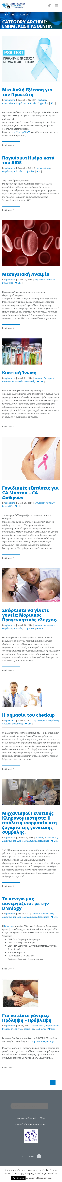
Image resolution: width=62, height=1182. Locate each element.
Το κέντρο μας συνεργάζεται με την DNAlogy (25, 903)
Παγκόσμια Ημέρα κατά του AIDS (28, 160)
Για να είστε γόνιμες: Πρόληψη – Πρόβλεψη (26, 1018)
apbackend (10, 100)
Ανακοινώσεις (8, 103)
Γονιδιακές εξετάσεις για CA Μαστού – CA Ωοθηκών (30, 492)
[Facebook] (40, 1156)
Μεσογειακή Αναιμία (25, 274)
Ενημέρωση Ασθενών (26, 103)
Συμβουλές (43, 103)
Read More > (8, 145)
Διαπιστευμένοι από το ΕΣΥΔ (31, 1118)
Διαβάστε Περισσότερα (38, 1177)
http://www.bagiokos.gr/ (43, 1041)
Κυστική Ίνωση (19, 373)
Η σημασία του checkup (28, 715)
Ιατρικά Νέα (17, 381)
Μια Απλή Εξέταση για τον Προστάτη (27, 92)
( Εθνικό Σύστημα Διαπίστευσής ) (31, 1124)
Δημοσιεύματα (40, 720)
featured (42, 100)
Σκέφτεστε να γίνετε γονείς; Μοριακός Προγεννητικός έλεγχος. (29, 615)
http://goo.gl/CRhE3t (21, 132)
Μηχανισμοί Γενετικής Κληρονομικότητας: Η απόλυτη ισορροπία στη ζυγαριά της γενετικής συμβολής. (29, 822)
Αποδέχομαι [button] (18, 1178)
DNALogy (8, 926)
